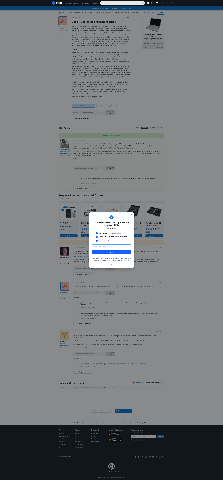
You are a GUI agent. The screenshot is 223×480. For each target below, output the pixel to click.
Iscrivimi (111, 252)
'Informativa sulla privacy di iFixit (115, 258)
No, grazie (112, 264)
